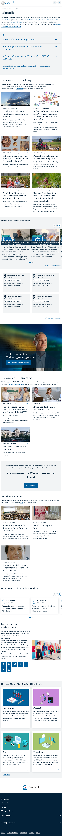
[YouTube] (9, 811)
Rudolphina (19, 88)
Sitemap (3, 832)
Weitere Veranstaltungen (53, 318)
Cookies (38, 832)
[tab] (30, 262)
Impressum (31, 832)
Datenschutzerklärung (12, 832)
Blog (21, 502)
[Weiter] (59, 225)
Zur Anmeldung (31, 485)
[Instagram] (2, 811)
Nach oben (6, 774)
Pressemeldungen (16, 22)
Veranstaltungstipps (53, 20)
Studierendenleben (32, 20)
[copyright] (27, 104)
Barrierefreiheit (23, 832)
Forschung (7, 20)
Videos (41, 20)
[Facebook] (13, 811)
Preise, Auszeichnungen (16, 384)
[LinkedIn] (5, 811)
